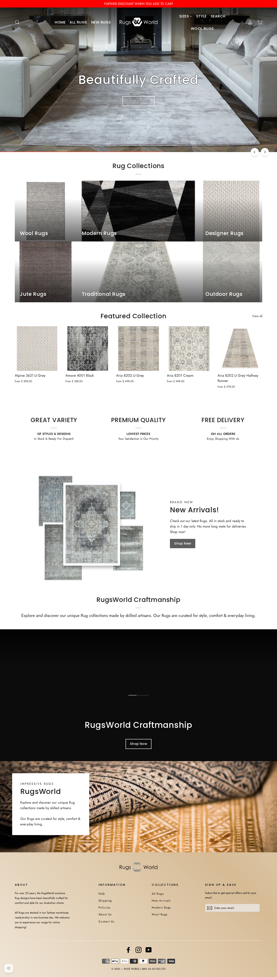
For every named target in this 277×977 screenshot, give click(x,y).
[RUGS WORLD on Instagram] (138, 950)
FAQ (102, 894)
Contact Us (107, 921)
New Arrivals (161, 901)
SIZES (184, 16)
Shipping (105, 901)
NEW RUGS (101, 22)
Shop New (182, 543)
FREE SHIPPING (138, 101)
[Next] (265, 152)
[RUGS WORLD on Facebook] (128, 950)
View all (257, 316)
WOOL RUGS (202, 28)
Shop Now (138, 743)
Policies (105, 907)
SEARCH (218, 16)
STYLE (201, 16)
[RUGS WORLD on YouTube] (149, 950)
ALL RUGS (78, 22)
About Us (105, 914)
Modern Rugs (161, 907)
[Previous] (255, 152)
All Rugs (158, 894)
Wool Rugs (160, 914)
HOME (60, 22)
